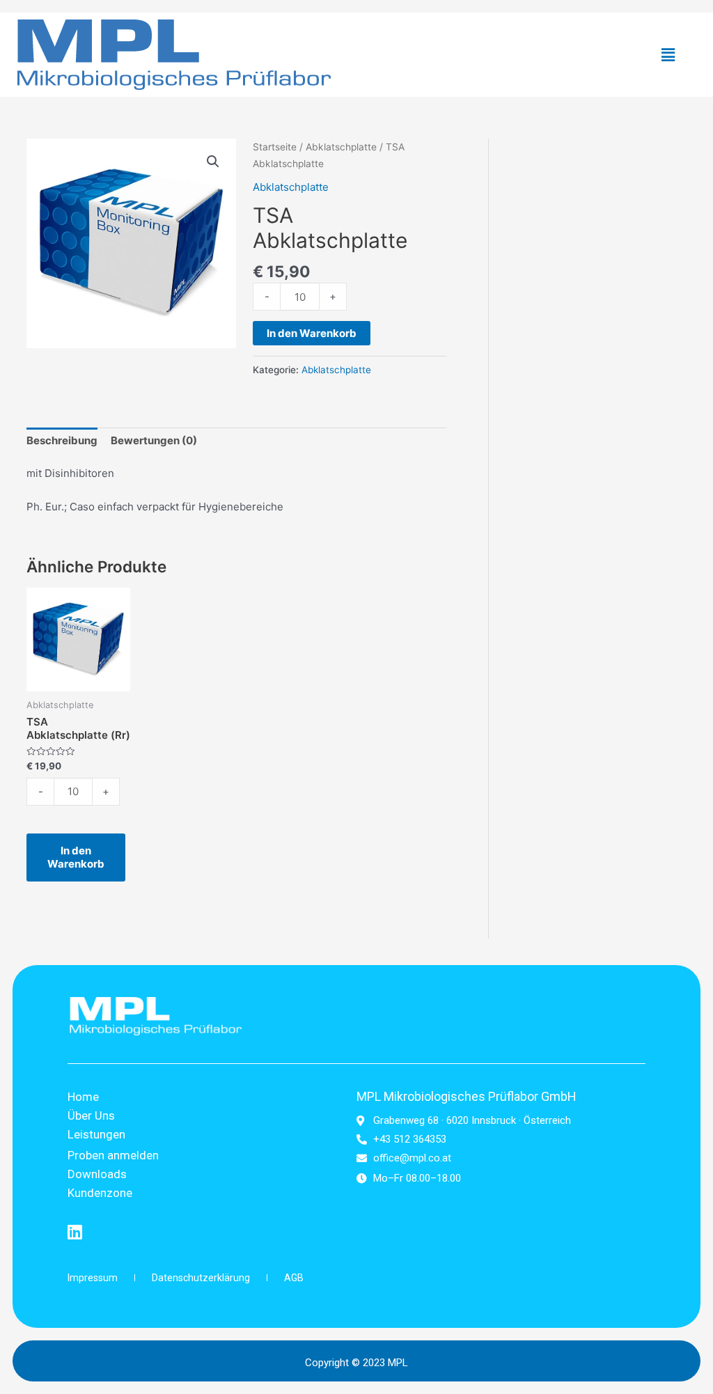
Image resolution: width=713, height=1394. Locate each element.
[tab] (61, 441)
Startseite (275, 146)
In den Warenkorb (311, 333)
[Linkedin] (74, 1231)
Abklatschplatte (341, 146)
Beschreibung (61, 440)
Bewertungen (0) (154, 440)
